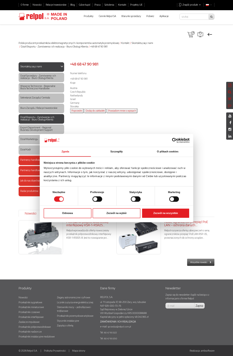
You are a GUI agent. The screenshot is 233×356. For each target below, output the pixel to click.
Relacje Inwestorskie (56, 4)
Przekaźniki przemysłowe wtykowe (75, 315)
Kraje (72, 82)
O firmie (25, 4)
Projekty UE (136, 4)
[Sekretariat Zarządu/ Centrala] (40, 101)
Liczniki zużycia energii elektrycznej (75, 302)
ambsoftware (207, 350)
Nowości (37, 4)
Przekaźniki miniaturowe (31, 307)
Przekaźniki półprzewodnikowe (35, 326)
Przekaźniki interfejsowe (31, 316)
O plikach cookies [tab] (167, 151)
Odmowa (67, 213)
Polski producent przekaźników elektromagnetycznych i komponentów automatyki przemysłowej (69, 42)
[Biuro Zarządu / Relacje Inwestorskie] (40, 111)
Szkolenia (109, 4)
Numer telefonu (78, 73)
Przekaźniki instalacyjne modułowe (37, 336)
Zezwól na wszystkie (165, 213)
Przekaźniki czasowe (29, 311)
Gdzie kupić (85, 4)
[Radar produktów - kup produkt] (191, 34)
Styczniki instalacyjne (68, 320)
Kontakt (122, 4)
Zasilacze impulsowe (29, 321)
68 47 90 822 (110, 332)
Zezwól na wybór (116, 213)
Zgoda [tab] (65, 151)
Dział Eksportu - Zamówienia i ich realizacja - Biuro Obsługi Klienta (54, 46)
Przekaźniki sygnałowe (30, 302)
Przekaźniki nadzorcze (30, 331)
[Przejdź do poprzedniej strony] (210, 34)
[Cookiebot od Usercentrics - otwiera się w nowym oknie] (175, 140)
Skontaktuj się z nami (142, 42)
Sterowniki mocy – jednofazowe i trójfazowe (74, 308)
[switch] (97, 199)
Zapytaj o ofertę (65, 325)
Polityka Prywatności (55, 350)
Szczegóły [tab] (116, 151)
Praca (97, 4)
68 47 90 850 (110, 338)
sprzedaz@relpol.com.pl (119, 326)
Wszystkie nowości (198, 262)
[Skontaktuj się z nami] (40, 69)
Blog (72, 4)
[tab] (41, 67)
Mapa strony (78, 350)
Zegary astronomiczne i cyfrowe (73, 297)
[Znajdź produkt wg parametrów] (200, 34)
